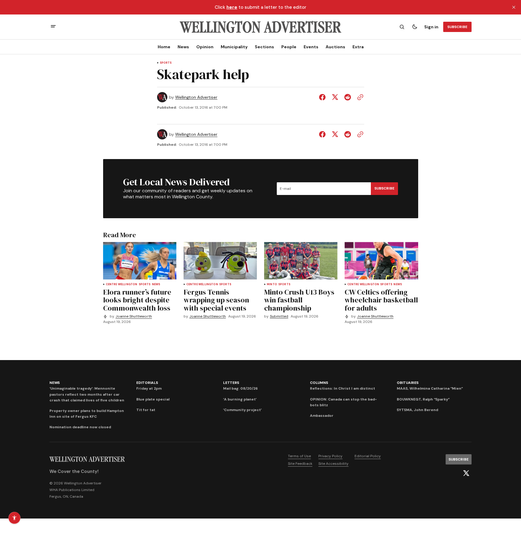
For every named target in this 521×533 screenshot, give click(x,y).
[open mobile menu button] (53, 27)
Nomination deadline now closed (80, 427)
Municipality (234, 46)
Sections (264, 46)
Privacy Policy (330, 456)
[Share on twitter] (335, 97)
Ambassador (321, 415)
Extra (358, 46)
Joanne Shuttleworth (133, 316)
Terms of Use (299, 456)
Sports (166, 63)
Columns (319, 382)
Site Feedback (300, 463)
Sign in (431, 27)
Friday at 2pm (149, 388)
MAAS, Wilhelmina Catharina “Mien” (430, 388)
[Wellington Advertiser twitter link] (466, 473)
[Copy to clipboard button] (359, 97)
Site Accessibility (333, 463)
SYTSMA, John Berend (417, 409)
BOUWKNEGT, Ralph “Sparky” (423, 399)
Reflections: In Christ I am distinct (342, 388)
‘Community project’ (242, 409)
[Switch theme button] (414, 27)
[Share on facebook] (323, 97)
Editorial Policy (368, 456)
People (288, 46)
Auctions (335, 46)
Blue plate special (152, 399)
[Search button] (402, 27)
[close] (514, 7)
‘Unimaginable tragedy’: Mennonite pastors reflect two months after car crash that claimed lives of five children (86, 394)
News (183, 46)
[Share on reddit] (347, 97)
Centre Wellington (121, 284)
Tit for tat (145, 409)
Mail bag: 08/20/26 (240, 388)
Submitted (279, 316)
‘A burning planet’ (240, 399)
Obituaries (407, 382)
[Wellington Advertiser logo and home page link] (260, 27)
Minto (272, 284)
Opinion (204, 46)
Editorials (147, 382)
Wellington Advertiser (196, 97)
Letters (231, 382)
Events (311, 46)
